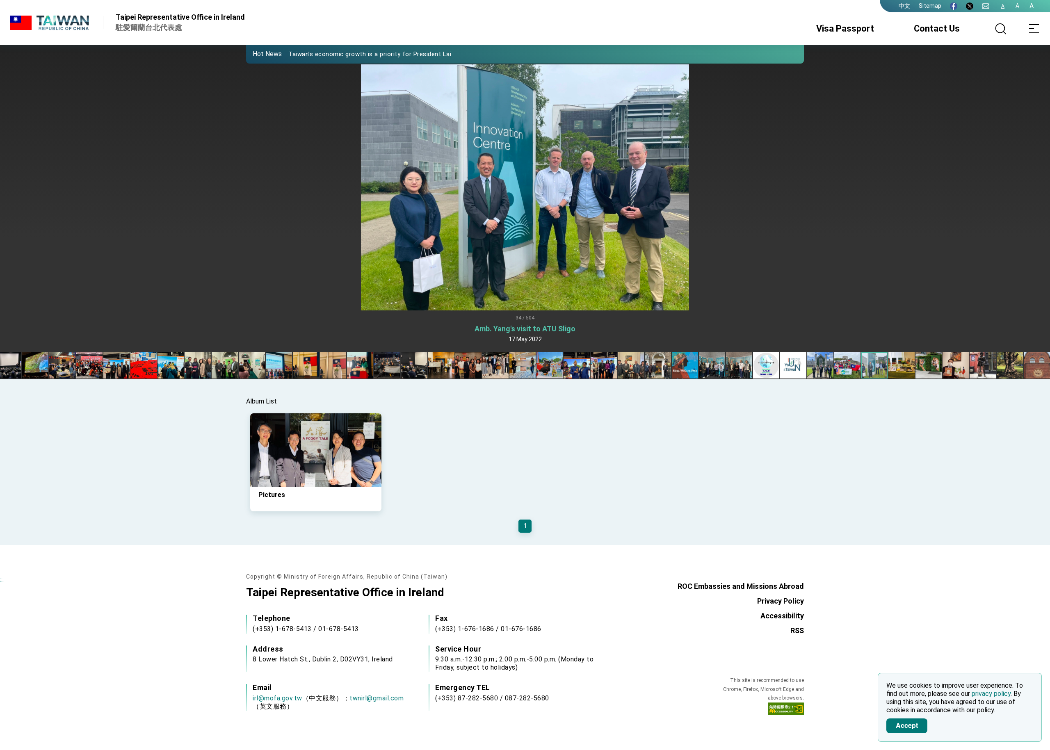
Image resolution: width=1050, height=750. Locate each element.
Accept (907, 725)
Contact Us (937, 28)
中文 (904, 5)
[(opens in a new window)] (953, 6)
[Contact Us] (985, 6)
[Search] (1000, 28)
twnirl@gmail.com (376, 698)
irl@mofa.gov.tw (277, 698)
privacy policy (991, 694)
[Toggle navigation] (1033, 28)
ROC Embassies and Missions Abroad (741, 586)
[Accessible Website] (786, 710)
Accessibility (782, 615)
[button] (258, 54)
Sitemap (930, 5)
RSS (797, 630)
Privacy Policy (780, 601)
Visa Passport (845, 28)
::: (2, 579)
